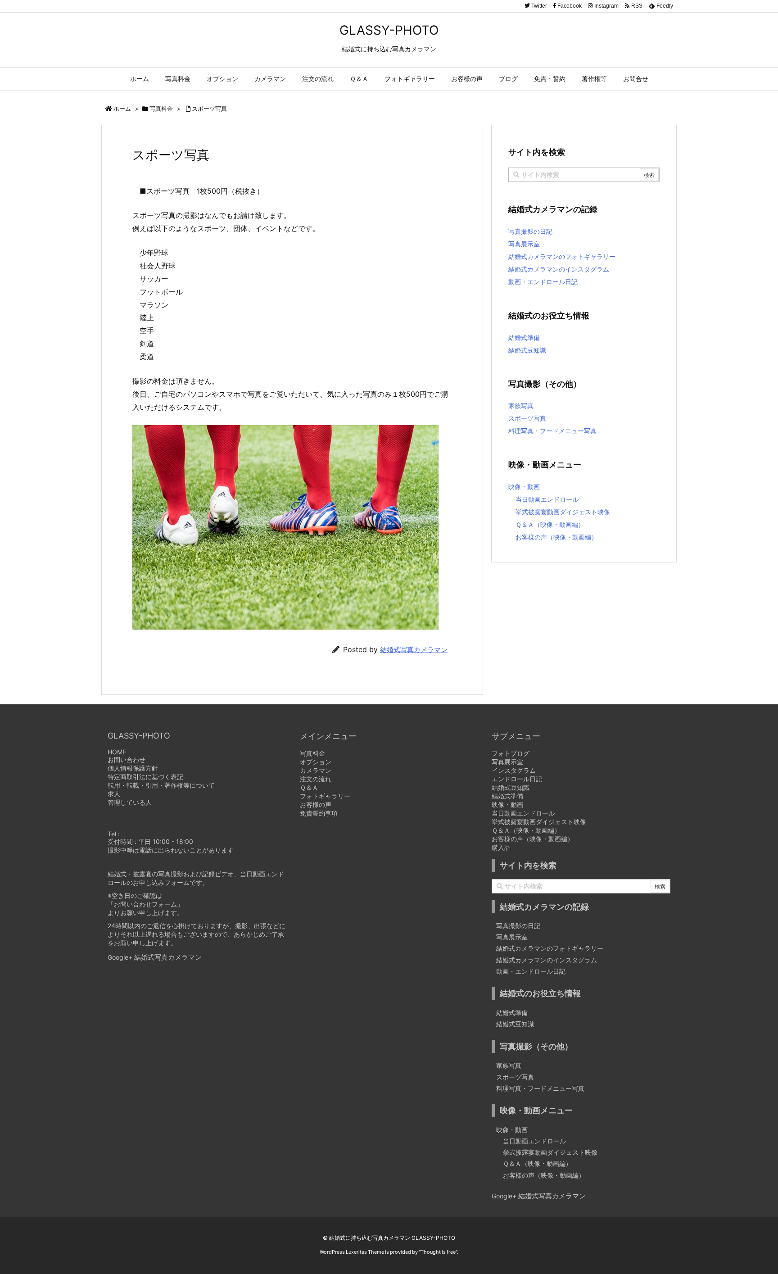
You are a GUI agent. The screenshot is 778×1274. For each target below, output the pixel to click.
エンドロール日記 (517, 779)
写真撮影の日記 (530, 231)
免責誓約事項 (319, 813)
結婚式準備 (524, 337)
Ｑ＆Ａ (309, 787)
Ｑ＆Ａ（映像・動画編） (550, 524)
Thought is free (438, 1252)
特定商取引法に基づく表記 (145, 776)
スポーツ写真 (209, 108)
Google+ (121, 957)
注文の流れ (315, 779)
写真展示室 (524, 244)
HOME (117, 752)
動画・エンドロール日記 (543, 282)
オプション (315, 762)
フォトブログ (510, 753)
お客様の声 (315, 804)
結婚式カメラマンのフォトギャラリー (561, 256)
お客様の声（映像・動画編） (556, 537)
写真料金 (161, 108)
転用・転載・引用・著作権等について (161, 785)
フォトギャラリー (325, 796)
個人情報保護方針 (133, 768)
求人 (114, 794)
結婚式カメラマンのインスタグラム (558, 269)
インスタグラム (514, 770)
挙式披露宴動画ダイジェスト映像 (563, 512)
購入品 (501, 847)
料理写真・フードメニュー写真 (552, 431)
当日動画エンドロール (547, 499)
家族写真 (521, 405)
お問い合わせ (126, 759)
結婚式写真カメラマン (414, 649)
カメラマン (315, 770)
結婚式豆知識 (527, 350)
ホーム (122, 108)
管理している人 (130, 802)
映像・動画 (524, 486)
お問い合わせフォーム (145, 904)
